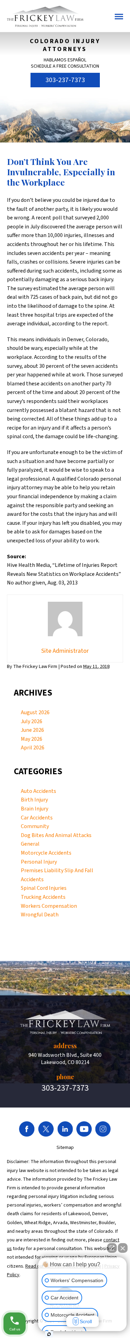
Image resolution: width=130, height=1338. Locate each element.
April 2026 (32, 747)
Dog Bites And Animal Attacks (56, 835)
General (30, 844)
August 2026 (35, 712)
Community (35, 826)
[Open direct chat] (112, 1248)
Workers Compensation (49, 906)
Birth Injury (34, 800)
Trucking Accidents (43, 897)
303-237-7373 (65, 80)
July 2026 (31, 721)
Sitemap (65, 1147)
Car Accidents (37, 818)
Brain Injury (34, 809)
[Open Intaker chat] (49, 1334)
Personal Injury (39, 862)
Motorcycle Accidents (46, 853)
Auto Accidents (38, 791)
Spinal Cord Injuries (44, 888)
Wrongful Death (40, 914)
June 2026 (32, 730)
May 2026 (31, 739)
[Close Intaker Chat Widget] (123, 1248)
